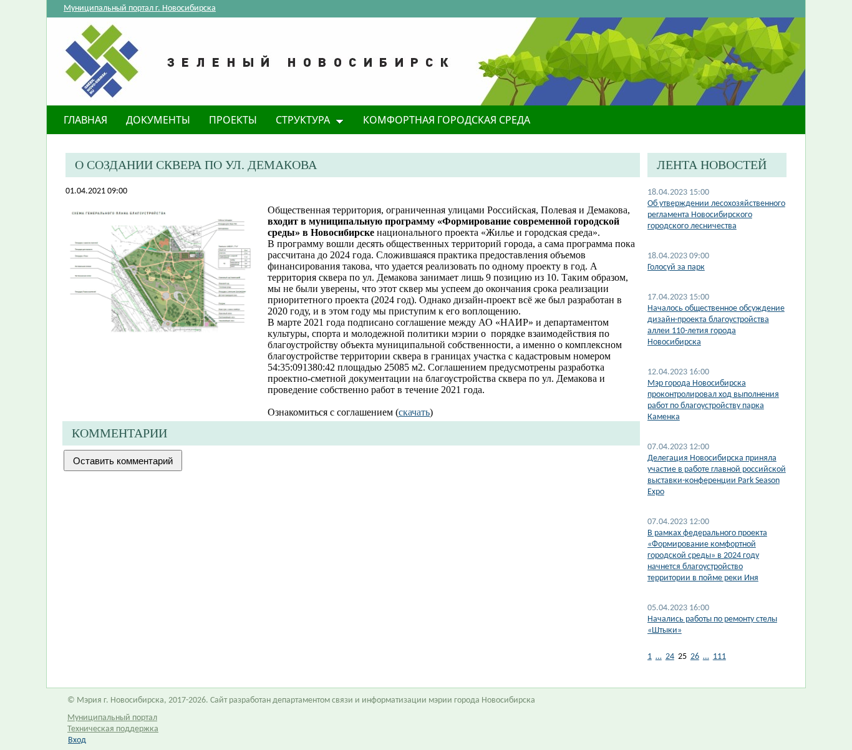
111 (719, 656)
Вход (77, 740)
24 (670, 656)
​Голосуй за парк (676, 267)
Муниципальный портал (112, 718)
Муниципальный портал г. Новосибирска (140, 8)
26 (694, 656)
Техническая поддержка (112, 729)
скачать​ (414, 412)
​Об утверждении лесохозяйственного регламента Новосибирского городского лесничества (716, 215)
